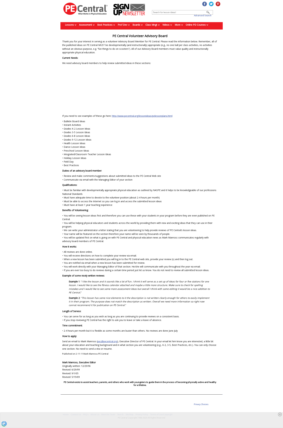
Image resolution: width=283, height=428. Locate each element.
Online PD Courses (196, 24)
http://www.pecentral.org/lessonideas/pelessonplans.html (142, 115)
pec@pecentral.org (107, 341)
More (178, 24)
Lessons (70, 24)
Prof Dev (123, 24)
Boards (136, 24)
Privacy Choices (201, 404)
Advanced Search (202, 15)
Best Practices (105, 24)
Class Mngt (151, 24)
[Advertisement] (140, 89)
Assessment (86, 24)
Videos (166, 24)
